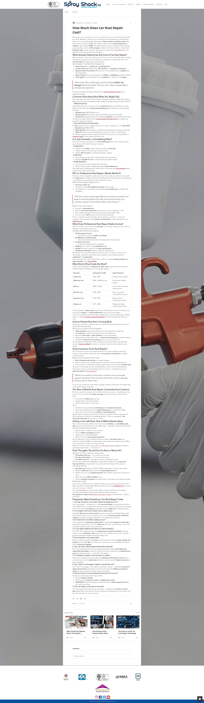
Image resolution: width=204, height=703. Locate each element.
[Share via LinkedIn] (81, 598)
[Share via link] (85, 598)
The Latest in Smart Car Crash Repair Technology (127, 632)
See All (137, 612)
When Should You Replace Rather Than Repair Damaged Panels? (76, 632)
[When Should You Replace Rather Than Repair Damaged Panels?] (76, 621)
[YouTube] (108, 697)
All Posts (67, 12)
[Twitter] (104, 697)
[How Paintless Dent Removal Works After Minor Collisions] (102, 621)
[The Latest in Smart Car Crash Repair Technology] (127, 621)
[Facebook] (100, 697)
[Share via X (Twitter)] (77, 598)
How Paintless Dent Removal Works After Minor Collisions (100, 632)
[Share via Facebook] (73, 598)
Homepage (75, 12)
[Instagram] (96, 697)
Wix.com (113, 701)
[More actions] (130, 23)
